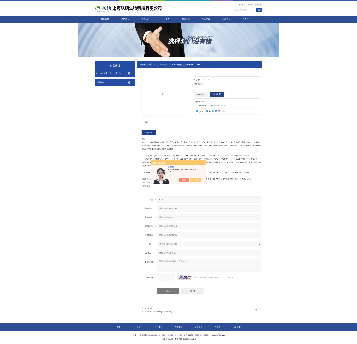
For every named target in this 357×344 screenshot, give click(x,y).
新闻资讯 (186, 19)
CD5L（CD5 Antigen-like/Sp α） (160, 312)
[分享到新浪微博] (209, 111)
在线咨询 (201, 94)
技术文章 (166, 19)
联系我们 (258, 5)
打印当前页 (202, 101)
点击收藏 (217, 94)
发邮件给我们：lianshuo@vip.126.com (212, 105)
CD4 (150, 308)
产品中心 (145, 19)
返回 (256, 310)
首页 (156, 64)
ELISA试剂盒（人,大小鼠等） (109, 73)
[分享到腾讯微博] (212, 111)
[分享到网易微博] (218, 111)
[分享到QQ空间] (206, 111)
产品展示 (164, 64)
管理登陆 (198, 335)
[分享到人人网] (215, 111)
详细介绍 (149, 132)
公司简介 (125, 19)
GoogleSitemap (218, 335)
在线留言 (250, 5)
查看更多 (100, 82)
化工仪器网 (188, 335)
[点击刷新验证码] (184, 277)
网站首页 (241, 5)
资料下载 (206, 19)
